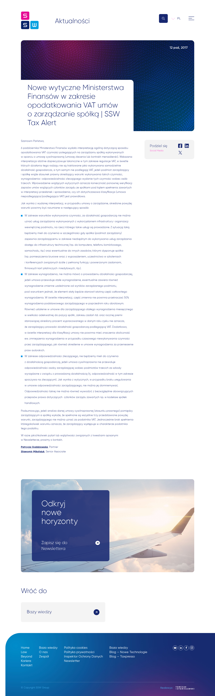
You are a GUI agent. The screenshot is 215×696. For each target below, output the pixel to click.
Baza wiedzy (48, 647)
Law (24, 652)
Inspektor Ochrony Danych (83, 656)
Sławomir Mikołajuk (32, 451)
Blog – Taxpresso (122, 656)
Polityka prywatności (79, 652)
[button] (181, 18)
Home (25, 647)
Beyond (26, 656)
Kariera (26, 661)
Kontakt (26, 665)
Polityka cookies (75, 647)
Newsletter (72, 661)
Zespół (44, 656)
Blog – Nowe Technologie (128, 652)
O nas (43, 652)
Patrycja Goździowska (34, 447)
